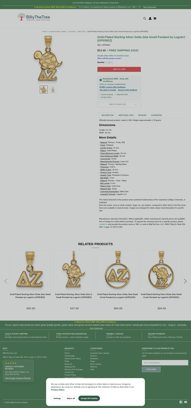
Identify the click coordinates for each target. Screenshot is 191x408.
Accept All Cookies (89, 398)
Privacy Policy (57, 389)
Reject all (71, 398)
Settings (57, 398)
